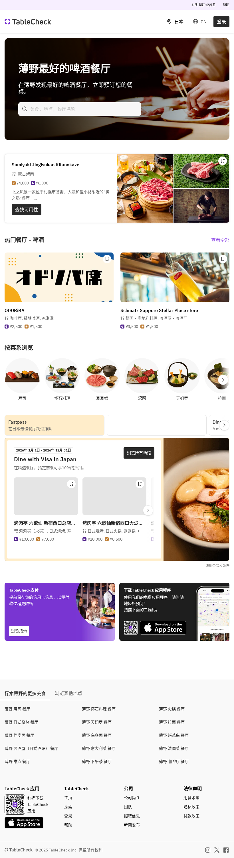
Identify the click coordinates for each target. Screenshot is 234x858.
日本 (178, 21)
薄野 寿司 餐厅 (17, 709)
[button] (32, 318)
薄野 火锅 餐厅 (172, 709)
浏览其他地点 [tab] (68, 693)
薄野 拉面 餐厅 (172, 722)
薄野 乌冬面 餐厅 (97, 735)
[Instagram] (207, 850)
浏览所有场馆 (139, 452)
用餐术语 (191, 797)
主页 (68, 797)
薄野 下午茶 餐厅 (97, 761)
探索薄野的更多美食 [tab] (25, 693)
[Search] (25, 109)
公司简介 (132, 797)
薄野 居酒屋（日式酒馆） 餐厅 (31, 748)
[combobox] (79, 109)
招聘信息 (132, 815)
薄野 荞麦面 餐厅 (19, 735)
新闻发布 (132, 825)
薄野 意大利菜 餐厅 (99, 748)
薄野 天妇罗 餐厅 (97, 722)
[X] (216, 850)
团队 (128, 806)
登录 (221, 21)
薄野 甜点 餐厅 (17, 761)
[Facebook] (226, 850)
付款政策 (191, 815)
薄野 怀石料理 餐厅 (99, 709)
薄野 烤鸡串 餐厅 (174, 735)
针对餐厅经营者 (204, 5)
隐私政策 (191, 806)
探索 (68, 806)
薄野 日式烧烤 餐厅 (21, 722)
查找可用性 (26, 209)
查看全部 (220, 240)
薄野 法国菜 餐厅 (174, 748)
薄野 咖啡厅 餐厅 (174, 761)
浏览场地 (19, 631)
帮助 (226, 5)
